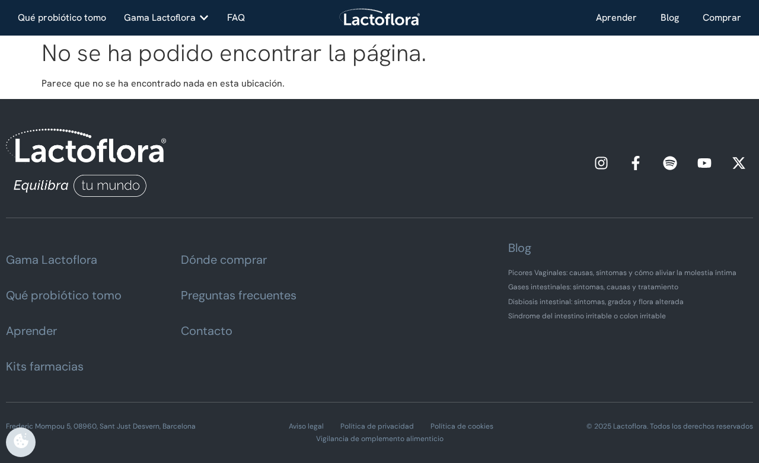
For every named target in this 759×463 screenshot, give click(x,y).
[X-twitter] (739, 163)
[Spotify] (670, 163)
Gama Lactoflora (51, 259)
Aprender (616, 17)
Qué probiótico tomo (64, 295)
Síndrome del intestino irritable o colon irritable (587, 316)
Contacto (206, 331)
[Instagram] (601, 163)
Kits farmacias (45, 366)
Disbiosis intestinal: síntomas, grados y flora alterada (596, 301)
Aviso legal (306, 426)
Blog (670, 17)
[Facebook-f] (635, 163)
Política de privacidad (377, 426)
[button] (166, 18)
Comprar (722, 17)
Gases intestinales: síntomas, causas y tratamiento (593, 287)
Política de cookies (461, 426)
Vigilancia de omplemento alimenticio (380, 438)
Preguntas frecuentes (238, 295)
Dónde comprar (224, 259)
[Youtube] (704, 163)
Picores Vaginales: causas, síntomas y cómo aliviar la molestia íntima (622, 272)
